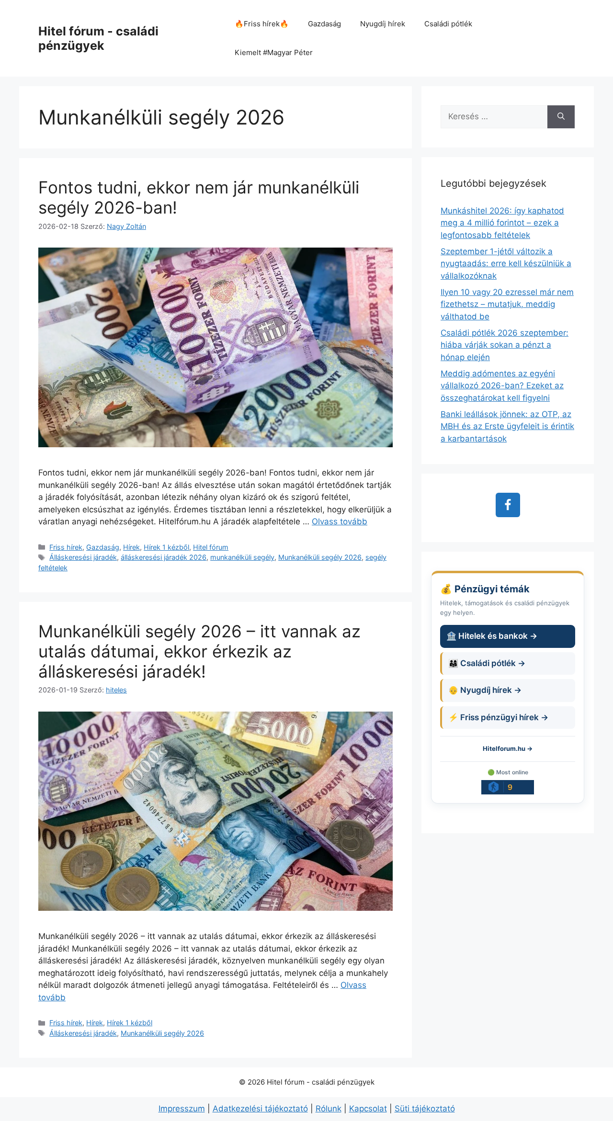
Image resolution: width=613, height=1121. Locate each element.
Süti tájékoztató (425, 1108)
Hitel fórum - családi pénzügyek (98, 38)
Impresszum (182, 1108)
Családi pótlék (448, 23)
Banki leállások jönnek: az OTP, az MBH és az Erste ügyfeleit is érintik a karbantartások (507, 426)
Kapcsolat (368, 1108)
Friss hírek (65, 547)
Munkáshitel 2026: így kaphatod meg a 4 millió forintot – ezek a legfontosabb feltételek (502, 223)
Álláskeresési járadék (83, 557)
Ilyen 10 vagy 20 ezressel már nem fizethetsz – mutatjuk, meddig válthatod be (507, 304)
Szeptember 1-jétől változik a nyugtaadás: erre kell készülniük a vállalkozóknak (506, 264)
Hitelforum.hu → (508, 748)
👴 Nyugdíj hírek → (485, 690)
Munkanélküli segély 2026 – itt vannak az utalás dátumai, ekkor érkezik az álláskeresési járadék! (199, 651)
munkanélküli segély (242, 557)
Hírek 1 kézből (166, 547)
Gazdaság (324, 23)
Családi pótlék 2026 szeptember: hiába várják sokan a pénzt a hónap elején (504, 345)
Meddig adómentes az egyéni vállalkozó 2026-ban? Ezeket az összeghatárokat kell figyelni (502, 386)
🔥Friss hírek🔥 (262, 23)
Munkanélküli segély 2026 (320, 557)
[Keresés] (561, 116)
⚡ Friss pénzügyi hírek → (498, 717)
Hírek (131, 547)
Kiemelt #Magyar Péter (274, 52)
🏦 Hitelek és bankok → (491, 636)
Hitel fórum (210, 547)
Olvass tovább (339, 521)
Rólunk (328, 1108)
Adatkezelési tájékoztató (260, 1108)
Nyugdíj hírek (382, 23)
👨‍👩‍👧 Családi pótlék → (486, 663)
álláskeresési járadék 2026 (163, 557)
